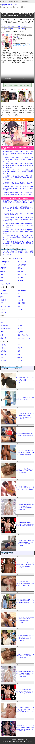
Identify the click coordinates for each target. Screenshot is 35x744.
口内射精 (3, 351)
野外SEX (20, 280)
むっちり (3, 309)
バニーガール (4, 325)
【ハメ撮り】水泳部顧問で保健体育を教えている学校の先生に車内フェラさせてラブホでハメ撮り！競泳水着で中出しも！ (18, 219)
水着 (1, 335)
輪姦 (1, 280)
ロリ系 (20, 293)
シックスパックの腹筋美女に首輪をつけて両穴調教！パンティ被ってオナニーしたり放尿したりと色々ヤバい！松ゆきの (18, 225)
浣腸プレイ (4, 354)
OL (18, 319)
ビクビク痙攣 (22, 265)
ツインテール (22, 290)
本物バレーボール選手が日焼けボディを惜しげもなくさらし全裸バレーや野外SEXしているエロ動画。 (25, 452)
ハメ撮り (18, 26)
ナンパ (2, 265)
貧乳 (19, 306)
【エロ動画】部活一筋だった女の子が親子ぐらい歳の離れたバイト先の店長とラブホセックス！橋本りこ (25, 583)
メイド (20, 328)
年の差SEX (21, 271)
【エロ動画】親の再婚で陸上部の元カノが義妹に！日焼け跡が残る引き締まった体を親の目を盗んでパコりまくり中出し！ (18, 165)
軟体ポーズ (21, 357)
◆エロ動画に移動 (22, 739)
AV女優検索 (21, 7)
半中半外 (20, 348)
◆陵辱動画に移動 (6, 741)
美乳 (3, 28)
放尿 (19, 351)
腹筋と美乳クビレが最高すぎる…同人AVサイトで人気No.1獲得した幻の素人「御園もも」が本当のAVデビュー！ (18, 202)
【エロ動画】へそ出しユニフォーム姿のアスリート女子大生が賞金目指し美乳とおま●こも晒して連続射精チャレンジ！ (18, 159)
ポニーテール (4, 293)
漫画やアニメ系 (23, 335)
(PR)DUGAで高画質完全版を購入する (17, 85)
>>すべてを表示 (18, 258)
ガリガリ (20, 309)
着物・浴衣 (4, 338)
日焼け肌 (3, 300)
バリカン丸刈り (5, 284)
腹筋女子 (13, 28)
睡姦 (19, 354)
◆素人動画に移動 (17, 741)
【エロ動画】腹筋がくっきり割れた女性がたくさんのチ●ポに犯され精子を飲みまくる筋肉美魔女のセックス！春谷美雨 (18, 237)
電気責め (3, 360)
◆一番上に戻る (12, 739)
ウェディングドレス (24, 338)
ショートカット (24, 26)
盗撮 (1, 277)
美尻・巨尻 (7, 28)
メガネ (2, 332)
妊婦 (1, 297)
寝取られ (3, 271)
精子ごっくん (4, 357)
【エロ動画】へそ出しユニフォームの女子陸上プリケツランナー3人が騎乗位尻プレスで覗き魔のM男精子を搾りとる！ (18, 171)
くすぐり (3, 345)
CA (1, 319)
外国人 (20, 268)
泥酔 (1, 274)
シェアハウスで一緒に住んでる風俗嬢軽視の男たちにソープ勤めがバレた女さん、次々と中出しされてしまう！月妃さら (18, 208)
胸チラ (2, 322)
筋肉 (1, 303)
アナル (20, 345)
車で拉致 (20, 277)
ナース (20, 322)
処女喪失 (3, 268)
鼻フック (20, 360)
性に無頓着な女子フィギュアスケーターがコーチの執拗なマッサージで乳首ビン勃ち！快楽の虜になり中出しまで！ (18, 153)
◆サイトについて (28, 741)
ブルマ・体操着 (5, 328)
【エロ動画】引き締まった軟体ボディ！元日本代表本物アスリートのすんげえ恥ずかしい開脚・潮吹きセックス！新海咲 (18, 177)
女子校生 (19, 28)
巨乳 (31, 26)
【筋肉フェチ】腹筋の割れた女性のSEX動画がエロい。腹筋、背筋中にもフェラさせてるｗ (25, 470)
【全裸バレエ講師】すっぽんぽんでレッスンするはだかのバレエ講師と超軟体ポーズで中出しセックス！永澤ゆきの (18, 188)
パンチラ (20, 325)
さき (18, 37)
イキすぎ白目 (4, 262)
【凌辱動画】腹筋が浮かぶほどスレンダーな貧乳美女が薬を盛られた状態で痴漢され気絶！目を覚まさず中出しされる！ (18, 231)
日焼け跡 (20, 300)
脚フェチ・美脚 (5, 306)
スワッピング (22, 262)
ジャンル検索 (11, 7)
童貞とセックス (23, 274)
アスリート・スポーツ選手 (8, 26)
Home (3, 7)
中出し (23, 28)
